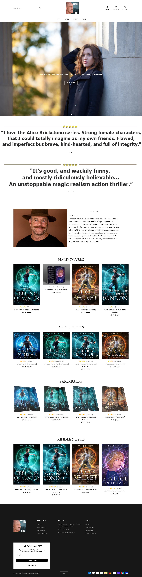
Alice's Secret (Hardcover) (86, 310)
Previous (6, 66)
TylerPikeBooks (22, 573)
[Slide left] (11, 284)
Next (136, 66)
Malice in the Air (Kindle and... (115, 491)
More (84, 19)
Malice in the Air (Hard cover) (56, 290)
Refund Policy (41, 530)
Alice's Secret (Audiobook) (115, 364)
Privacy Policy (41, 527)
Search (39, 524)
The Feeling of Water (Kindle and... (27, 490)
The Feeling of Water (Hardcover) (27, 310)
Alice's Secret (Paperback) (115, 417)
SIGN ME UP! (32, 560)
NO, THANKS (32, 565)
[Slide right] (130, 284)
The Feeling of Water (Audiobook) (56, 364)
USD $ (63, 573)
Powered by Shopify (34, 573)
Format (75, 19)
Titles (67, 19)
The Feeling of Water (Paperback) (56, 417)
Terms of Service (42, 534)
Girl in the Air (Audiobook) (27, 364)
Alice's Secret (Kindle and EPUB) (85, 490)
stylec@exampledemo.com (66, 532)
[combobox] (27, 8)
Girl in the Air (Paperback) (27, 417)
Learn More (71, 83)
